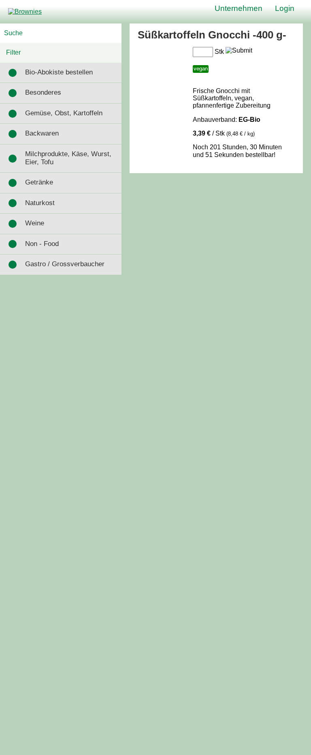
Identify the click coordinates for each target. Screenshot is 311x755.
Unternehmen (238, 8)
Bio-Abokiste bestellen (59, 72)
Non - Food (42, 244)
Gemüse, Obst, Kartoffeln (63, 113)
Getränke (39, 182)
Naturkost (40, 203)
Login (284, 8)
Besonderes (43, 92)
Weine (34, 223)
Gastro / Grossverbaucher (64, 264)
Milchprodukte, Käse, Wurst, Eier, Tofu (68, 158)
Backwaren (42, 133)
